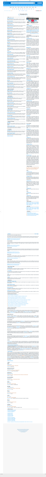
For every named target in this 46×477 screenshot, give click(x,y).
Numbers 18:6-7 (30, 311)
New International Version (10, 18)
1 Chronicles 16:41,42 (29, 176)
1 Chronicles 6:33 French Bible (11, 419)
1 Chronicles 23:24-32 (29, 38)
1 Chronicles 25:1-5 (28, 180)
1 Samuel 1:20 (28, 124)
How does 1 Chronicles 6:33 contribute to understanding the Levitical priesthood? (18, 303)
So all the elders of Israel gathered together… (12, 258)
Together (27, 204)
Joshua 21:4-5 (18, 322)
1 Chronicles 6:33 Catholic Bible (11, 420)
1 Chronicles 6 (11, 311)
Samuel (38, 203)
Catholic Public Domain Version (11, 112)
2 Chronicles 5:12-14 (10, 327)
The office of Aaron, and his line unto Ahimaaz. (33, 214)
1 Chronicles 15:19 (35, 325)
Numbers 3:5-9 (25, 311)
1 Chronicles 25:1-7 (28, 88)
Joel (34, 202)
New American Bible (9, 115)
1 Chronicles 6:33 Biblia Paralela (11, 418)
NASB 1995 (8, 42)
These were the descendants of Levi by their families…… (14, 238)
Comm (25, 15)
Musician (35, 203)
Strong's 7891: (9, 389)
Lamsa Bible (8, 122)
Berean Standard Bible (10, 27)
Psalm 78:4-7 (14, 316)
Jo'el (35, 202)
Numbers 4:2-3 (28, 55)
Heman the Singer (10, 267)
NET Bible (8, 80)
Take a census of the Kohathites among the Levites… (13, 239)
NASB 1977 (8, 45)
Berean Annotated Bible (10, 54)
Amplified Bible (9, 51)
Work (31, 204)
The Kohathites (10, 270)
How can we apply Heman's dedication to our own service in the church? (17, 298)
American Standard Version (10, 63)
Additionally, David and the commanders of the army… (13, 252)
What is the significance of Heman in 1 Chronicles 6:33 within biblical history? (17, 302)
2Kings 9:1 (21, 348)
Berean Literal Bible (9, 30)
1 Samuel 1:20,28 (28, 195)
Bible (4, 10)
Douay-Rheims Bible (9, 109)
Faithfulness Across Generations (11, 290)
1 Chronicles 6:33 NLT (10, 413)
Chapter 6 (9, 10)
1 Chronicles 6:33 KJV (10, 416)
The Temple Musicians (29, 25)
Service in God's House (10, 287)
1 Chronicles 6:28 (28, 188)
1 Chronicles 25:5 (18, 326)
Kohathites (27, 203)
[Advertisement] (23, 228)
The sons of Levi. (29, 212)
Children (30, 202)
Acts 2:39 (35, 316)
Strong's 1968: (9, 384)
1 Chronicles (7, 10)
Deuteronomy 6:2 (9, 316)
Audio (19, 15)
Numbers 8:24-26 (28, 47)
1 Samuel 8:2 (30, 331)
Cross (21, 15)
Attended (27, 202)
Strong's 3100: (9, 398)
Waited (30, 204)
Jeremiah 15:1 (25, 336)
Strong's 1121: (9, 375)
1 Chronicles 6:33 (9, 341)
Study (23, 15)
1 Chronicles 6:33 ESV (10, 414)
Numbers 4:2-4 (28, 62)
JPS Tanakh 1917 (9, 130)
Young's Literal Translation (10, 102)
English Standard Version (10, 24)
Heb (26, 15)
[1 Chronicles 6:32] (1, 213)
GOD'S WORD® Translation (10, 69)
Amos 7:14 (24, 348)
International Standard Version (11, 76)
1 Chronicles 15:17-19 (29, 80)
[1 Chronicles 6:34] (45, 213)
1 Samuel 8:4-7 (28, 115)
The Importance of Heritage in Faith (11, 281)
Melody (33, 203)
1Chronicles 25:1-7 (29, 348)
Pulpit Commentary (10, 351)
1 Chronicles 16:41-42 (29, 100)
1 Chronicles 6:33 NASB (10, 415)
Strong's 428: (9, 366)
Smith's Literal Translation (10, 105)
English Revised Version (10, 66)
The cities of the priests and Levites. (31, 215)
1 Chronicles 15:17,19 (29, 171)
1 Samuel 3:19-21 (28, 137)
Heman (32, 202)
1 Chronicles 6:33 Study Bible (11, 417)
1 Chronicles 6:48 (12, 312)
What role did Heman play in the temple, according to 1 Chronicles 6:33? (17, 297)
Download (37, 33)
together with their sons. (33, 30)
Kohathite (37, 202)
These (34, 29)
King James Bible (9, 33)
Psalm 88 (18, 327)
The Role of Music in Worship (11, 284)
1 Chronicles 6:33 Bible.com (10, 411)
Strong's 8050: (9, 407)
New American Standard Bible (11, 39)
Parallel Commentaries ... (10, 360)
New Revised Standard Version (11, 118)
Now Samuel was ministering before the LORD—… (13, 264)
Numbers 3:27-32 (28, 68)
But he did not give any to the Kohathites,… (12, 246)
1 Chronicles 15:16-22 (29, 144)
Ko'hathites (30, 203)
